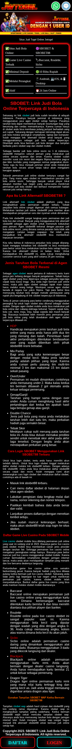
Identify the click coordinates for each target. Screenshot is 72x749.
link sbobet (28, 202)
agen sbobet (19, 273)
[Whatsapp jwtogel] (56, 9)
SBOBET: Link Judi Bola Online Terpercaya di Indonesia (37, 732)
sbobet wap (19, 706)
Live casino (9, 541)
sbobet (26, 115)
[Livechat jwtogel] (66, 9)
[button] (66, 6)
